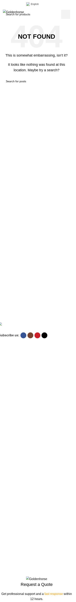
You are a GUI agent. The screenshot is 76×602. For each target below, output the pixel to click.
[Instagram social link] (10, 4)
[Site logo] (13, 12)
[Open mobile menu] (68, 12)
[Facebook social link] (5, 4)
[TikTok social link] (19, 4)
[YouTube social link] (14, 4)
